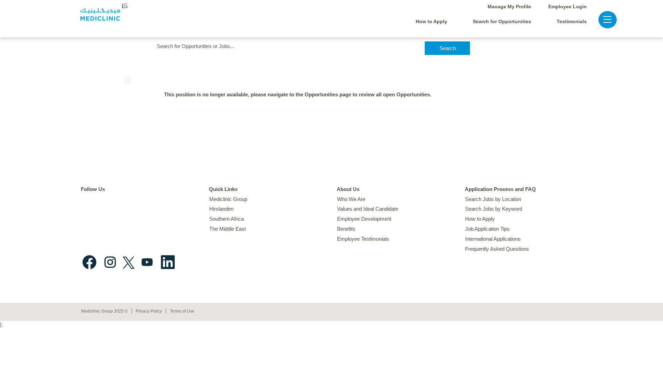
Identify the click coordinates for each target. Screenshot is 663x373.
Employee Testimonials (363, 239)
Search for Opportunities (502, 21)
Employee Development (364, 219)
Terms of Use (182, 311)
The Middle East (227, 229)
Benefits (346, 229)
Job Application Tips (487, 229)
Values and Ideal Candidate (367, 209)
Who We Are (351, 199)
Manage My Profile (509, 6)
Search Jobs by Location (493, 199)
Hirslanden (221, 209)
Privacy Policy (149, 311)
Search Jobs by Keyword (493, 209)
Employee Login (567, 6)
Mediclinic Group (228, 199)
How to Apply (431, 21)
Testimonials (572, 21)
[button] (604, 19)
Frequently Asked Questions (497, 249)
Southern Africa (226, 219)
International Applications (493, 239)
